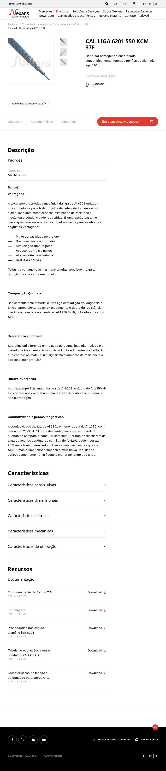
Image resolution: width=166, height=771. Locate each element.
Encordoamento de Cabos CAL (30, 592)
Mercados (45, 11)
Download (95, 592)
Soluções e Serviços (85, 11)
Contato (130, 15)
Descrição (15, 121)
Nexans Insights (110, 15)
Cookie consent (53, 756)
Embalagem (16, 610)
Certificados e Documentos (76, 15)
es (156, 3)
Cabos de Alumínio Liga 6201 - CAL (26, 28)
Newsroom (46, 15)
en (144, 3)
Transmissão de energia (35, 24)
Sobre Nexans (112, 11)
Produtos (62, 11)
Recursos (69, 121)
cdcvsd (144, 15)
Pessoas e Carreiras (139, 11)
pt (150, 3)
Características (42, 121)
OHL (87, 24)
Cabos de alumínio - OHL (66, 24)
